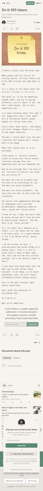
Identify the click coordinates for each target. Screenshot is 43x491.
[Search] (39, 385)
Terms (28, 473)
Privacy (22, 473)
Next (35, 343)
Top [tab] (4, 385)
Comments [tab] (7, 358)
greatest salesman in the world (18, 92)
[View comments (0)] (11, 28)
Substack (10, 486)
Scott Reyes (11, 21)
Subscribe (30, 3)
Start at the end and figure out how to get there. (16, 414)
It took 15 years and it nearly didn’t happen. (15, 395)
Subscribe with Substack (23, 454)
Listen (38, 22)
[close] (36, 420)
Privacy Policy (25, 463)
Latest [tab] (10, 385)
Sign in (38, 3)
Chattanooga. (8, 391)
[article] (21, 396)
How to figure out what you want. (14, 408)
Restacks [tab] (16, 358)
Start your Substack (15, 481)
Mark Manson (25, 75)
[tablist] (11, 358)
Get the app (32, 481)
